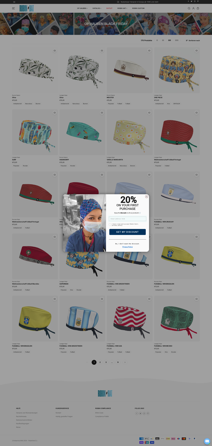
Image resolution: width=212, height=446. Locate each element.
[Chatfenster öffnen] (207, 441)
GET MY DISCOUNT (127, 232)
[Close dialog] (146, 196)
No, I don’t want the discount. (127, 244)
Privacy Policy (127, 247)
